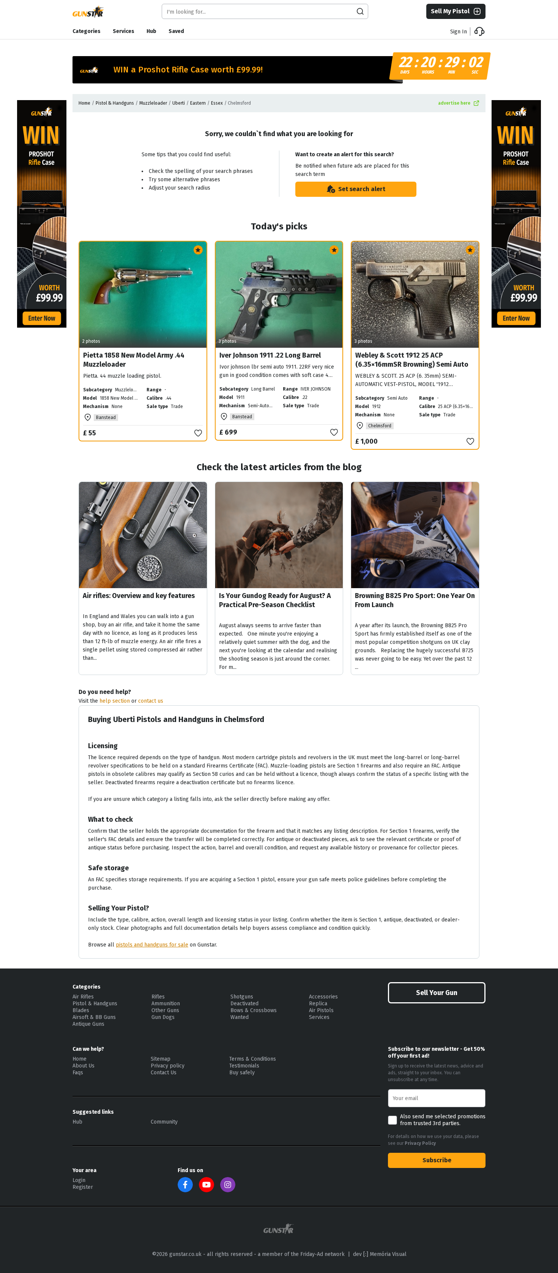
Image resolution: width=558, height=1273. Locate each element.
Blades (81, 1010)
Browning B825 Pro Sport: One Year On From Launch (415, 600)
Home (84, 103)
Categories (87, 31)
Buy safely (242, 1072)
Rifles (158, 997)
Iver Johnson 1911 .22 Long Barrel (270, 355)
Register (83, 1187)
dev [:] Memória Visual (380, 1254)
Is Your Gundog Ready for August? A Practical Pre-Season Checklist (275, 600)
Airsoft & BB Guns (94, 1017)
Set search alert (361, 189)
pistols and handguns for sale (152, 945)
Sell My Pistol (450, 11)
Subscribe (436, 1160)
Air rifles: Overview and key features (139, 596)
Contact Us (164, 1072)
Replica (318, 1003)
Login (79, 1180)
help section (114, 701)
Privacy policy (167, 1066)
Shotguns (241, 997)
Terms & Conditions (252, 1059)
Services (123, 31)
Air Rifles (83, 997)
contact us (150, 701)
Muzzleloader (153, 103)
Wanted (239, 1017)
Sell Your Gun (436, 993)
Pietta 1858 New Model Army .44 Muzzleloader (133, 360)
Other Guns (165, 1010)
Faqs (78, 1072)
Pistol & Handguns (115, 103)
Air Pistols (321, 1010)
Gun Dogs (163, 1017)
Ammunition (165, 1003)
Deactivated (244, 1003)
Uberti (178, 103)
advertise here (454, 103)
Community (164, 1122)
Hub (151, 31)
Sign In (458, 31)
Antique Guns (88, 1024)
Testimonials (244, 1066)
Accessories (323, 997)
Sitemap (160, 1059)
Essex (217, 103)
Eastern (198, 103)
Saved (176, 31)
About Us (84, 1066)
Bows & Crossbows (253, 1010)
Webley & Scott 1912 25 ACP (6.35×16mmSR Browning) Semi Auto (411, 360)
